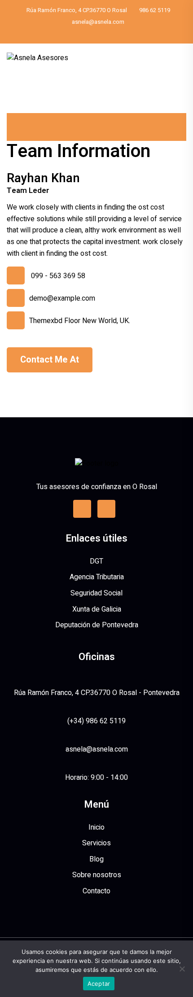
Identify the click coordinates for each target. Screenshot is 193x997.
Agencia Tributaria (97, 577)
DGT (96, 561)
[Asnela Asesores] (37, 57)
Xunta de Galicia (96, 609)
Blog (96, 859)
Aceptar (99, 983)
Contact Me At (49, 359)
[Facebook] (99, 33)
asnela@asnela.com (98, 21)
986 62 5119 (154, 10)
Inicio (96, 827)
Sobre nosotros (96, 875)
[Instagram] (106, 509)
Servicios (96, 843)
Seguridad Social (96, 593)
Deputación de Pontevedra (96, 625)
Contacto (96, 891)
